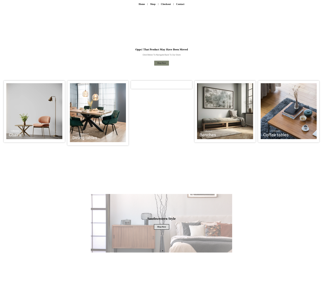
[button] (93, 223)
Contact (180, 4)
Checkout (166, 4)
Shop (153, 4)
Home (142, 4)
